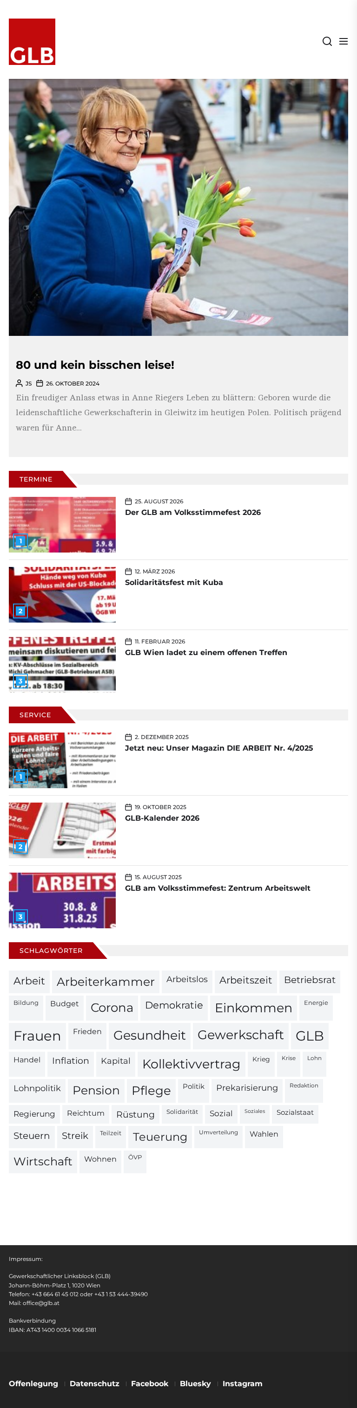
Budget (64, 1003)
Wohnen (100, 1159)
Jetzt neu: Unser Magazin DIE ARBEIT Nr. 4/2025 (219, 748)
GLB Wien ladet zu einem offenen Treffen (206, 652)
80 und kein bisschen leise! (95, 365)
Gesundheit (149, 1035)
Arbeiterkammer (106, 982)
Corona (112, 1007)
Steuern (31, 1135)
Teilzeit (110, 1133)
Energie (316, 1002)
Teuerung (160, 1137)
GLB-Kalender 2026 (162, 818)
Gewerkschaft (241, 1034)
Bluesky (195, 1383)
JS (29, 383)
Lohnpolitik (37, 1088)
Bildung (26, 1002)
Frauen (37, 1036)
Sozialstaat (295, 1112)
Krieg (261, 1059)
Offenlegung (33, 1383)
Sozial (221, 1113)
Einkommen (253, 1008)
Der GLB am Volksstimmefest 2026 (193, 512)
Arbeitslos (187, 979)
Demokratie (174, 1005)
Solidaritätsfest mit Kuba (174, 582)
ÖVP (135, 1157)
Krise (289, 1058)
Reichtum (86, 1113)
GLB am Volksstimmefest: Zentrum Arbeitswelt (218, 888)
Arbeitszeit (245, 980)
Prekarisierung (247, 1088)
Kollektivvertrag (191, 1064)
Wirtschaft (43, 1161)
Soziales (255, 1111)
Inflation (70, 1060)
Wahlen (264, 1134)
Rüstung (135, 1114)
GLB (310, 1036)
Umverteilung (218, 1132)
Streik (75, 1135)
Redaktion (304, 1085)
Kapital (116, 1060)
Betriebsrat (310, 979)
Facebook (149, 1383)
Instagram (243, 1383)
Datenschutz (94, 1383)
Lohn (314, 1058)
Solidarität (182, 1111)
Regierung (34, 1114)
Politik (194, 1086)
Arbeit (29, 981)
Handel (26, 1059)
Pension (96, 1090)
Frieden (87, 1031)
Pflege (151, 1090)
